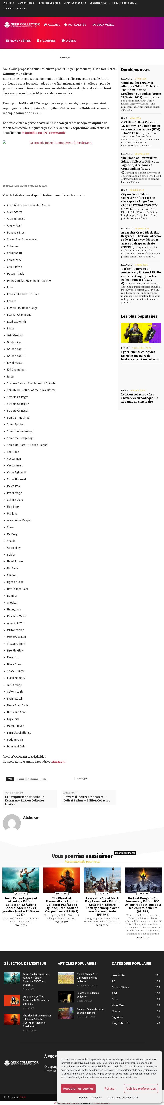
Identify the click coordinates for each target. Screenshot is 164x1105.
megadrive (33, 779)
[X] (150, 14)
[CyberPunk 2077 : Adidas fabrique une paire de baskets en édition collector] (141, 333)
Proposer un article (49, 2)
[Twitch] (144, 14)
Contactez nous (98, 2)
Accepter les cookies (78, 1088)
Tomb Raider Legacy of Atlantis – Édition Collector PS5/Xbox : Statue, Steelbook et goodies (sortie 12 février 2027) (141, 90)
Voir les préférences (141, 1088)
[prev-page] (77, 946)
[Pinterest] (101, 57)
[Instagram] (131, 14)
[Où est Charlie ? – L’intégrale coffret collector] (66, 978)
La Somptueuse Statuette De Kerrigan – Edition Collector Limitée (24, 800)
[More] (108, 778)
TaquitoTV (21, 925)
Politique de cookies (90, 1097)
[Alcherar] (12, 823)
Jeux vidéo (105, 25)
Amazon (58, 761)
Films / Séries (20, 40)
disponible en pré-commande (44, 133)
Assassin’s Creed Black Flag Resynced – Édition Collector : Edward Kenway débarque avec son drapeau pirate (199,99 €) (141, 240)
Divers (70, 40)
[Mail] (137, 14)
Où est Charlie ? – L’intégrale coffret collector (87, 978)
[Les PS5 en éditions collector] (66, 996)
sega (44, 779)
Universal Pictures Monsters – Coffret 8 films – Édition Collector (86, 798)
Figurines (47, 40)
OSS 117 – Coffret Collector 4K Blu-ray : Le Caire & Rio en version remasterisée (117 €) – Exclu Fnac (141, 128)
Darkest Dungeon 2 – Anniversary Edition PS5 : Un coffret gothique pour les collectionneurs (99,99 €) (141, 276)
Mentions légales (26, 2)
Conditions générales (15, 8)
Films (124, 118)
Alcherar (31, 818)
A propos (9, 2)
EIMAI (23, 1097)
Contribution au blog (75, 2)
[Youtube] (157, 14)
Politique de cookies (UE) (123, 2)
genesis (20, 779)
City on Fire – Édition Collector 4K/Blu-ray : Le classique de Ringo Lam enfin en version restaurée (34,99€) (139, 202)
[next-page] (85, 946)
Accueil (53, 25)
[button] (155, 25)
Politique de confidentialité (123, 1097)
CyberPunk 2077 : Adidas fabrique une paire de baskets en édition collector (140, 355)
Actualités (76, 25)
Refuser (110, 1088)
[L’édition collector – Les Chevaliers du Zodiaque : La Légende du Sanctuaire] (141, 375)
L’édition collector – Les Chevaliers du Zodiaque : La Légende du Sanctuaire (139, 398)
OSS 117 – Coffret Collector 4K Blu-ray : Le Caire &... (36, 1000)
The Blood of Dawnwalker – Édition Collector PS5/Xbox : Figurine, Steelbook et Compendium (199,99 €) (140, 165)
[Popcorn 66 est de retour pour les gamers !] (66, 1013)
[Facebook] (124, 14)
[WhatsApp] (110, 57)
